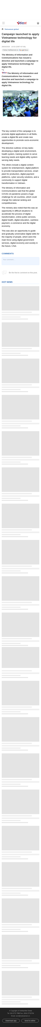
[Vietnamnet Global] (22, 24)
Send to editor (30, 1021)
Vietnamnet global (12, 29)
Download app (11, 1021)
